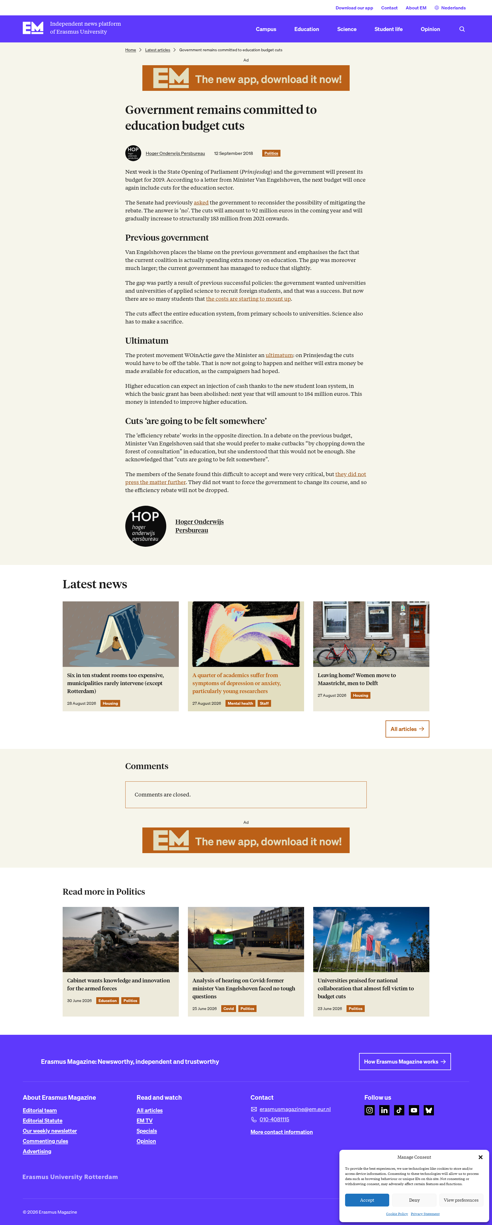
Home (130, 50)
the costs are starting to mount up (248, 299)
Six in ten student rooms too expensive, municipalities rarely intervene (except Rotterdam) (115, 683)
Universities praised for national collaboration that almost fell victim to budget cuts (366, 988)
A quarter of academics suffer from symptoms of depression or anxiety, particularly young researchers (236, 683)
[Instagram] (369, 1110)
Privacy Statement (425, 1214)
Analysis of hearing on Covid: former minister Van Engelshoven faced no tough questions (243, 988)
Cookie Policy (397, 1214)
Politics (271, 153)
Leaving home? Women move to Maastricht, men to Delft (357, 679)
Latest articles (157, 50)
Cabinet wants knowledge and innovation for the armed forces (118, 984)
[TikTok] (399, 1110)
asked (201, 202)
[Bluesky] (429, 1110)
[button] (480, 1157)
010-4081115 (274, 1119)
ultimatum (279, 355)
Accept (367, 1200)
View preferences (461, 1200)
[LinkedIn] (384, 1110)
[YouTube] (414, 1110)
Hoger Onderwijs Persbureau (175, 153)
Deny (414, 1200)
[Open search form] (462, 29)
